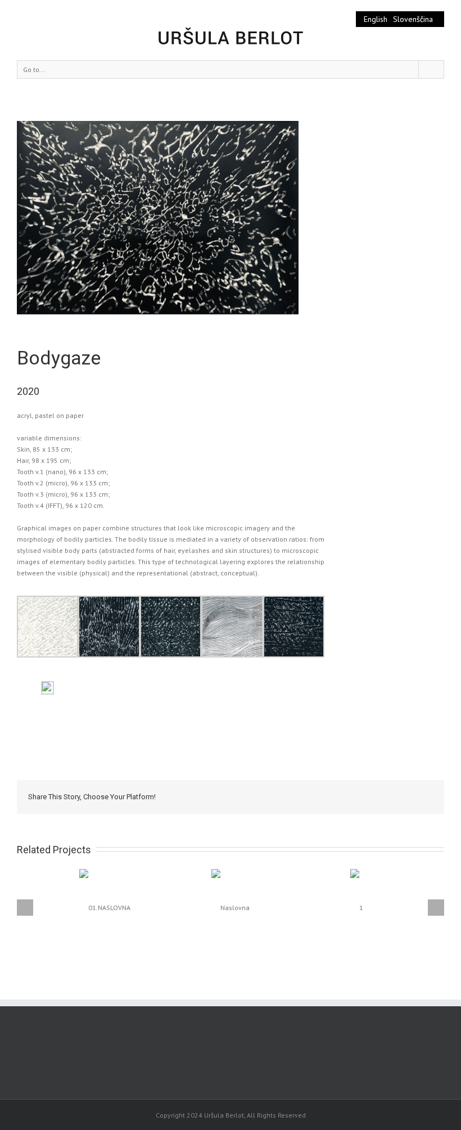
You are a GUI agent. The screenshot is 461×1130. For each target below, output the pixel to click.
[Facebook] (274, 796)
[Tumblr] (328, 796)
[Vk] (400, 796)
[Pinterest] (310, 796)
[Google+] (346, 796)
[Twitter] (292, 796)
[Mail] (418, 796)
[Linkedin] (364, 796)
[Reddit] (382, 796)
